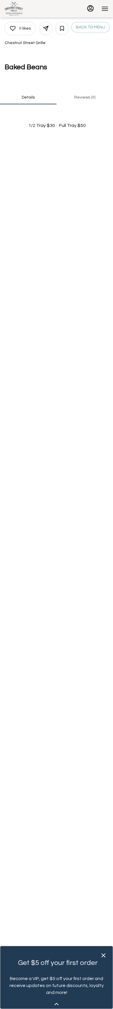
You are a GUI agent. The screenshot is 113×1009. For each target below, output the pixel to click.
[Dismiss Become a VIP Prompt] (103, 955)
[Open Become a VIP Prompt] (56, 1004)
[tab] (28, 97)
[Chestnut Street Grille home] (31, 8)
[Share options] (45, 28)
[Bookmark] (62, 28)
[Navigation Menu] (105, 9)
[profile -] (90, 8)
